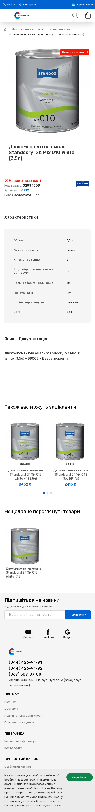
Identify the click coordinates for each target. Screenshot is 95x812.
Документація (33, 338)
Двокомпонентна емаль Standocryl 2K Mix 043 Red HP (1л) (71, 474)
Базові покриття (59, 29)
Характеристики (21, 217)
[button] (44, 493)
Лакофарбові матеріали (27, 29)
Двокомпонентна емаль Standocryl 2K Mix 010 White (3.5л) (23, 572)
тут (59, 805)
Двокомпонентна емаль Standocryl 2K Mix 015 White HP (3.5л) (25, 474)
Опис (9, 338)
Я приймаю (79, 777)
